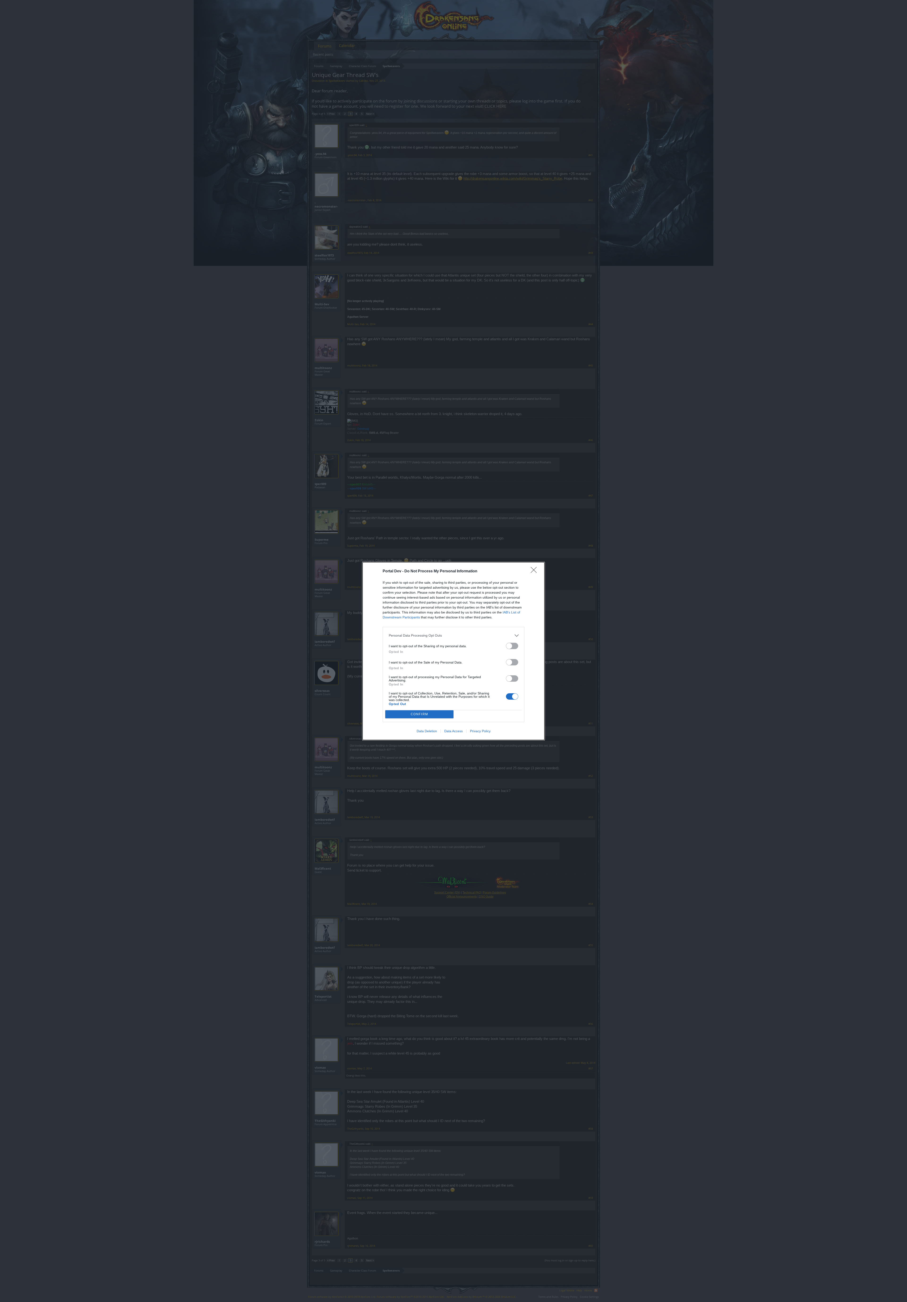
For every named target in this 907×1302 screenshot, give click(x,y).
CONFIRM (419, 714)
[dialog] (453, 651)
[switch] (512, 646)
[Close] (535, 571)
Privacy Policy (480, 731)
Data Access (453, 731)
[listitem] (453, 635)
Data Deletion (427, 731)
